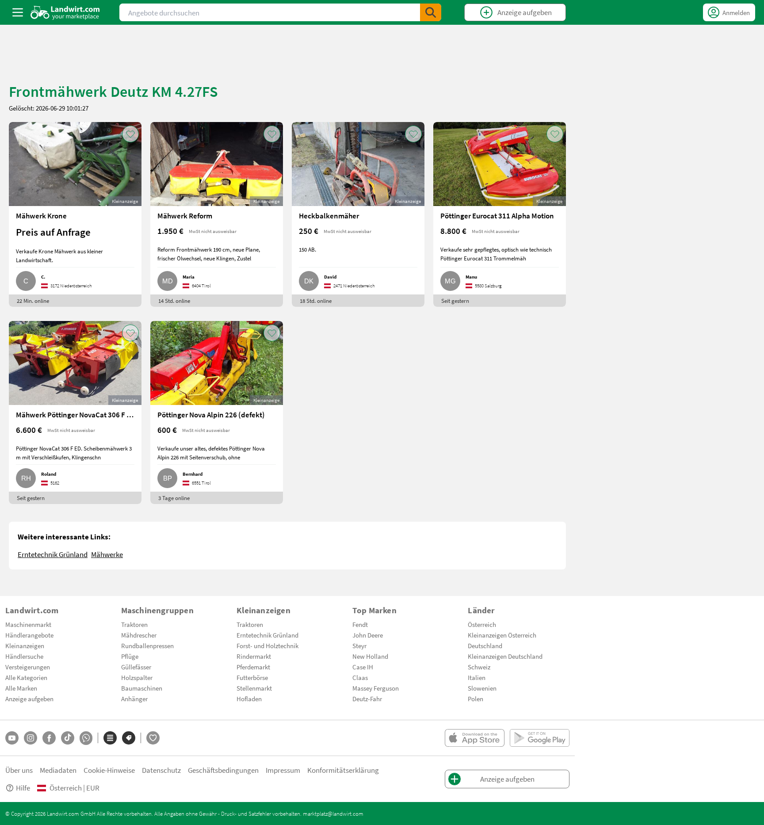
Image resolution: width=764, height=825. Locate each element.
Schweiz (479, 666)
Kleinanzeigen (24, 645)
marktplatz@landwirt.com (333, 813)
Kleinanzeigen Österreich (502, 634)
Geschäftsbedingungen (223, 770)
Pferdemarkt (253, 666)
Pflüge (129, 656)
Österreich (482, 624)
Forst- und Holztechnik (267, 645)
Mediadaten (58, 770)
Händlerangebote (29, 634)
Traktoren (134, 624)
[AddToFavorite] (130, 134)
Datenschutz (161, 770)
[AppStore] (474, 738)
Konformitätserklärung (343, 770)
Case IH (362, 666)
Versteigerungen (27, 666)
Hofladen (249, 698)
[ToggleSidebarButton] (18, 12)
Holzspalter (137, 677)
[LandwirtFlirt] (153, 738)
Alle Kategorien (26, 677)
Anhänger (134, 698)
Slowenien (482, 688)
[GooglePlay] (539, 738)
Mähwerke (107, 554)
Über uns (19, 770)
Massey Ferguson (375, 688)
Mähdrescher (139, 634)
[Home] (65, 12)
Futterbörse (252, 677)
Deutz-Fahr (367, 698)
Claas (360, 677)
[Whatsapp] (86, 738)
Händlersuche (24, 656)
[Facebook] (49, 738)
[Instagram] (30, 738)
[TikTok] (67, 738)
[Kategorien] (110, 738)
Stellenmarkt (254, 688)
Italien (476, 677)
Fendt (360, 624)
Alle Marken (21, 688)
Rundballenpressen (147, 645)
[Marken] (128, 738)
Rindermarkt (254, 656)
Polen (475, 698)
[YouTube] (12, 738)
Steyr (359, 645)
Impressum (283, 770)
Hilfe (23, 788)
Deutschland (485, 645)
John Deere (367, 634)
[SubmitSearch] (430, 12)
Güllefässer (136, 666)
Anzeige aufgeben (29, 698)
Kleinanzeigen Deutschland (505, 656)
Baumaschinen (141, 688)
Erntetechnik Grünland (53, 554)
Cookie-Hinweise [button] (109, 770)
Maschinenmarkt (28, 624)
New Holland (370, 656)
